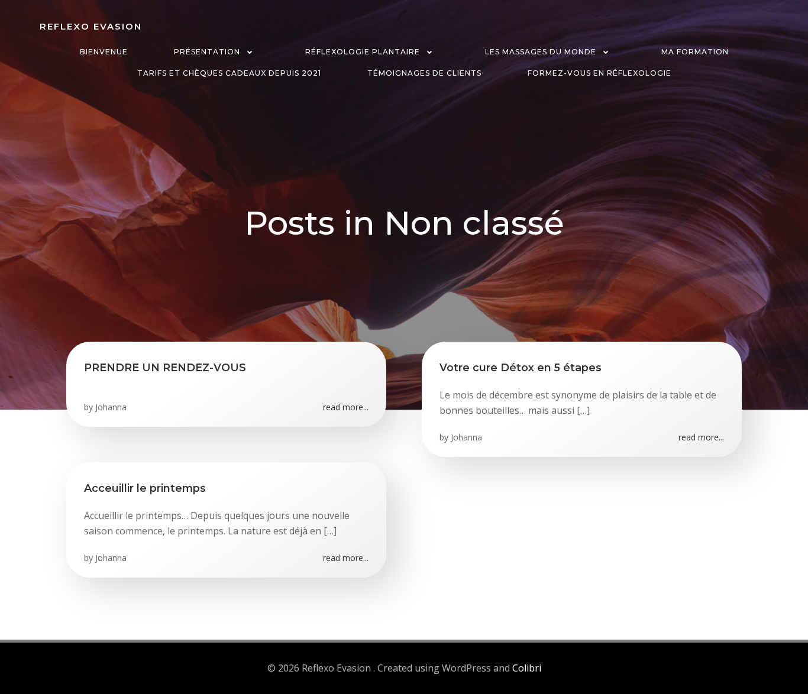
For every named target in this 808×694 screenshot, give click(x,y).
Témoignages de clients (424, 73)
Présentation (207, 51)
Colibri (526, 667)
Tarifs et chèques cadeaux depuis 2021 (229, 73)
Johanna (111, 407)
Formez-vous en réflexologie (599, 73)
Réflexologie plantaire (362, 51)
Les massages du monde (540, 51)
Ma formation (695, 51)
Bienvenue (104, 51)
